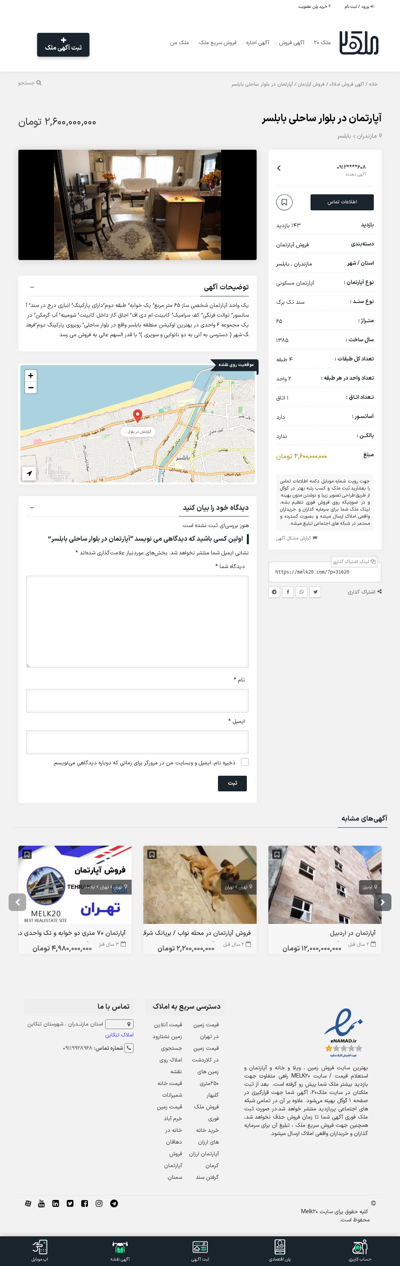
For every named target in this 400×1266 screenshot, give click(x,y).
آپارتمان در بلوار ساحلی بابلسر (322, 118)
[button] (137, 288)
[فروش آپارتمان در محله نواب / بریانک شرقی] (200, 886)
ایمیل (236, 721)
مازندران (367, 136)
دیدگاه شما (230, 567)
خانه (373, 84)
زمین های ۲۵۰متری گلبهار (208, 1083)
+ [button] (30, 375)
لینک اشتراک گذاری (352, 561)
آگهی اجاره (257, 43)
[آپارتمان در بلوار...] (138, 416)
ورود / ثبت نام (357, 7)
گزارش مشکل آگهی (294, 538)
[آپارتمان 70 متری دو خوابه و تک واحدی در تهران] (75, 886)
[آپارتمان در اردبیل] (325, 886)
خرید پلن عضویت (313, 7)
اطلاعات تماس (342, 202)
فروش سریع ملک (217, 43)
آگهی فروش (291, 43)
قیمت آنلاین (168, 1025)
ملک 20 (322, 43)
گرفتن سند (207, 1177)
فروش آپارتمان (311, 84)
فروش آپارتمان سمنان (173, 1166)
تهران (243, 887)
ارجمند (89, 887)
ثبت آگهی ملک (63, 48)
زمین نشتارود (167, 1037)
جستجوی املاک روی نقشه (170, 1060)
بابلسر (344, 136)
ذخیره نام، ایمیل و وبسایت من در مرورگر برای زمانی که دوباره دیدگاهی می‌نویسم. (144, 763)
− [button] (31, 387)
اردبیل (367, 887)
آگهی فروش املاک (347, 84)
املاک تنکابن (119, 1035)
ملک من (179, 43)
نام (239, 680)
